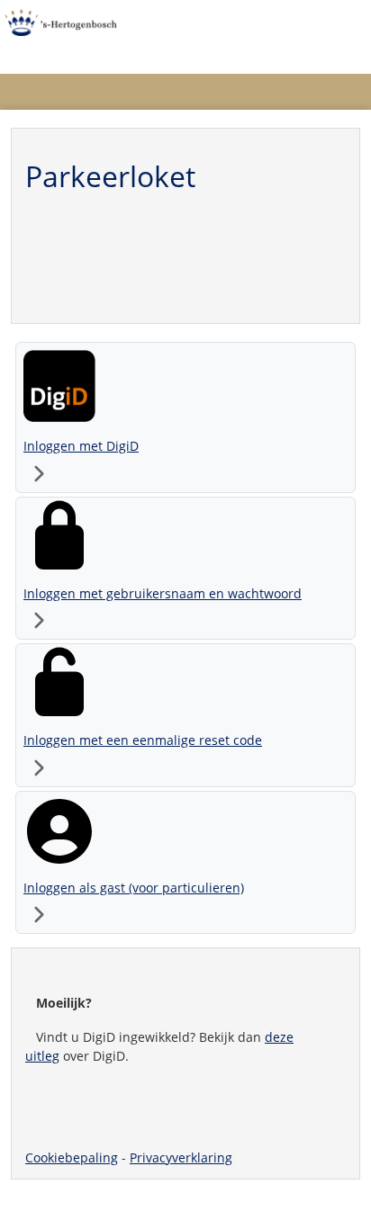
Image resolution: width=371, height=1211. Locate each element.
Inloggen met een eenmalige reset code (142, 740)
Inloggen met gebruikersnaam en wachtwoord (162, 593)
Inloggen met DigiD (81, 445)
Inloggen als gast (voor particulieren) (133, 887)
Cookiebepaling (71, 1157)
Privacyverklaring (181, 1157)
